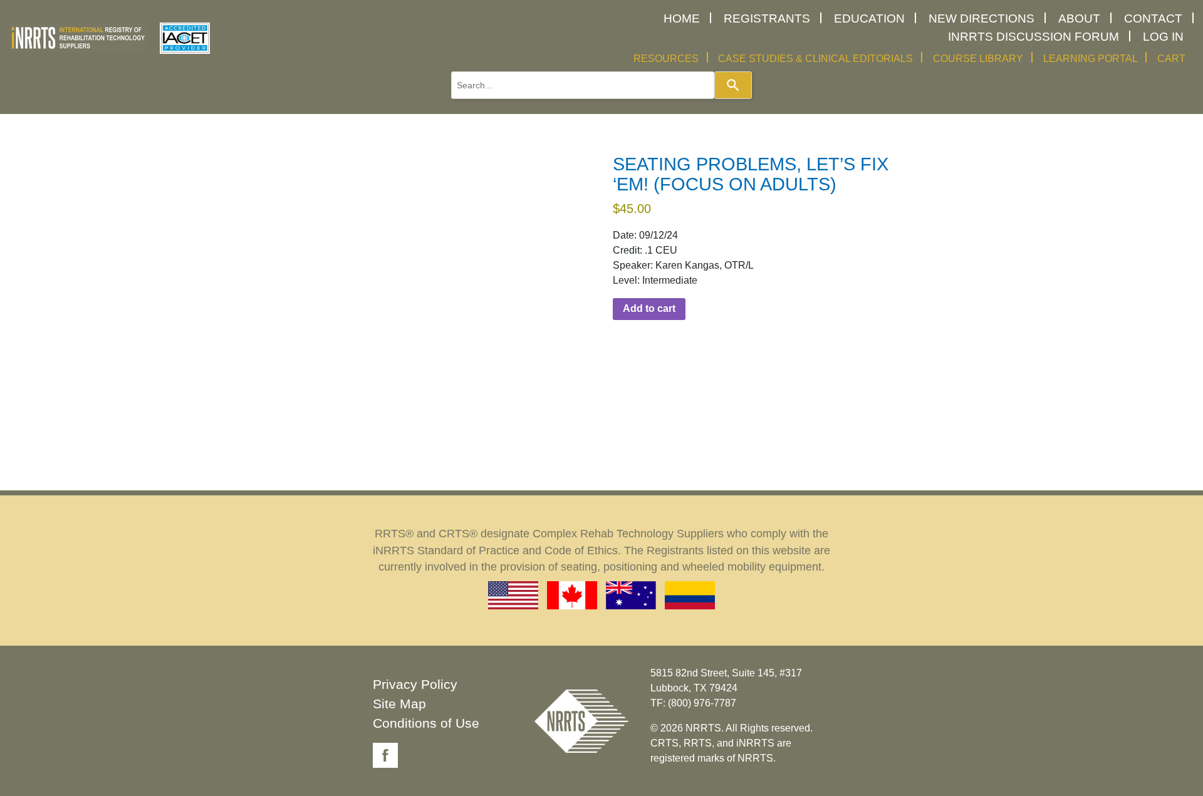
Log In (1163, 36)
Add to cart (649, 308)
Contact (1153, 18)
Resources (666, 58)
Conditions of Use (426, 723)
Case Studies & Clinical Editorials (815, 58)
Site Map (399, 703)
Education (869, 18)
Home (682, 18)
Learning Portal (1090, 58)
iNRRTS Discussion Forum (1033, 36)
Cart (1171, 58)
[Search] (733, 85)
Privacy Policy (415, 684)
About (1079, 18)
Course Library (978, 58)
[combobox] (582, 85)
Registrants (767, 18)
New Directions (981, 18)
